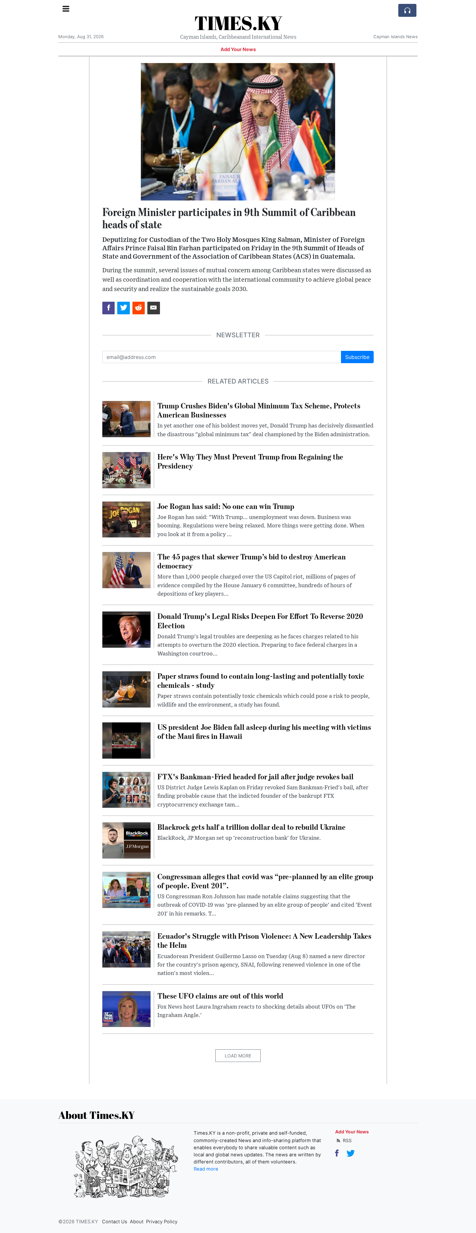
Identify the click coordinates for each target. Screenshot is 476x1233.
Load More (238, 1055)
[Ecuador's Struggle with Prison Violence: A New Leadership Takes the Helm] (126, 949)
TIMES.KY (238, 23)
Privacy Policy (161, 1222)
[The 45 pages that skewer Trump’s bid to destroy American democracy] (126, 569)
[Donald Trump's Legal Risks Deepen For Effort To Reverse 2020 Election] (126, 629)
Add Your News (238, 49)
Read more (206, 1169)
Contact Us (114, 1222)
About (136, 1222)
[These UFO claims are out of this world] (126, 1008)
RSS (347, 1140)
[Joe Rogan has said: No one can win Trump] (126, 519)
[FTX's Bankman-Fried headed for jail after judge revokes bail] (126, 789)
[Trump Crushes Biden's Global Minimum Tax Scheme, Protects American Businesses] (126, 418)
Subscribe (357, 357)
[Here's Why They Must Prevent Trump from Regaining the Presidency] (126, 469)
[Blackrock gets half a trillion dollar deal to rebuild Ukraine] (126, 840)
